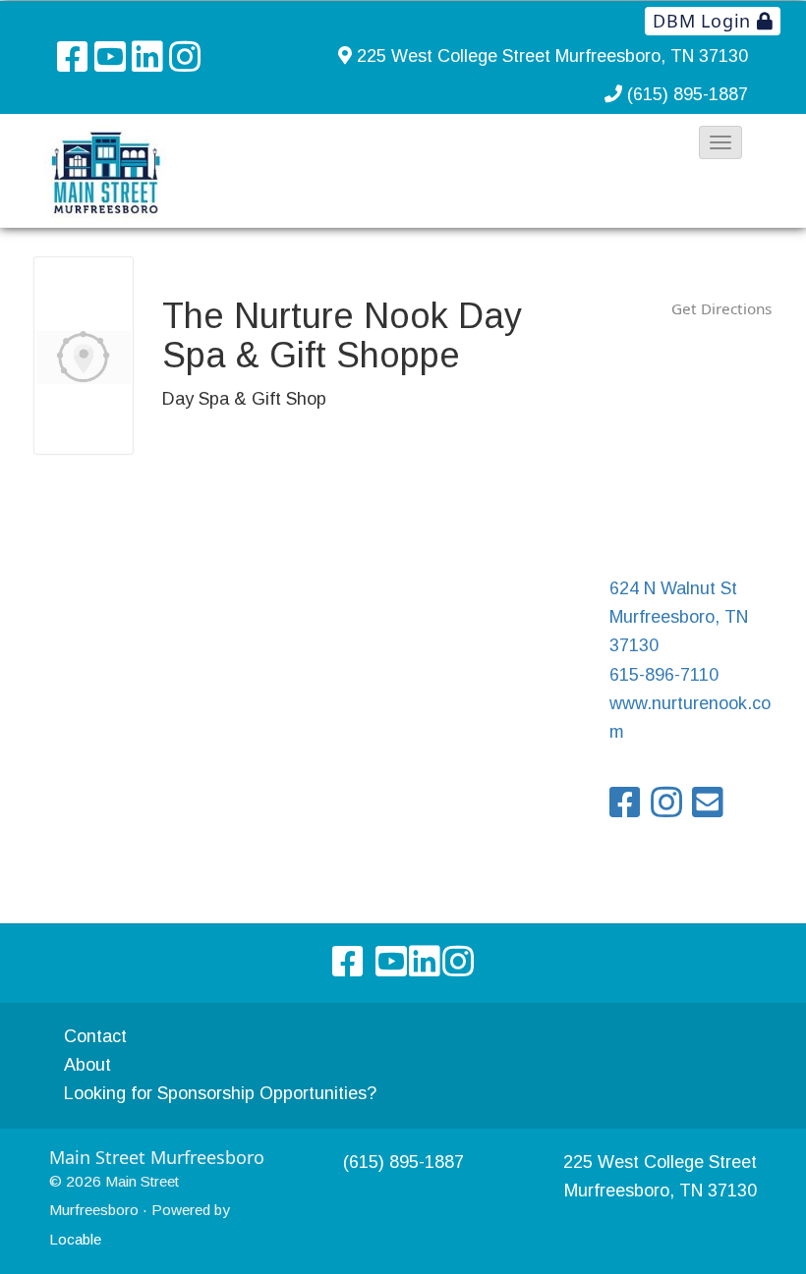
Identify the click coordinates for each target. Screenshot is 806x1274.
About (87, 1065)
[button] (720, 142)
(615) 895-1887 (687, 94)
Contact (95, 1036)
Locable (75, 1239)
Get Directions (721, 308)
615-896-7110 (664, 675)
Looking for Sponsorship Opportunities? (220, 1093)
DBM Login (704, 20)
